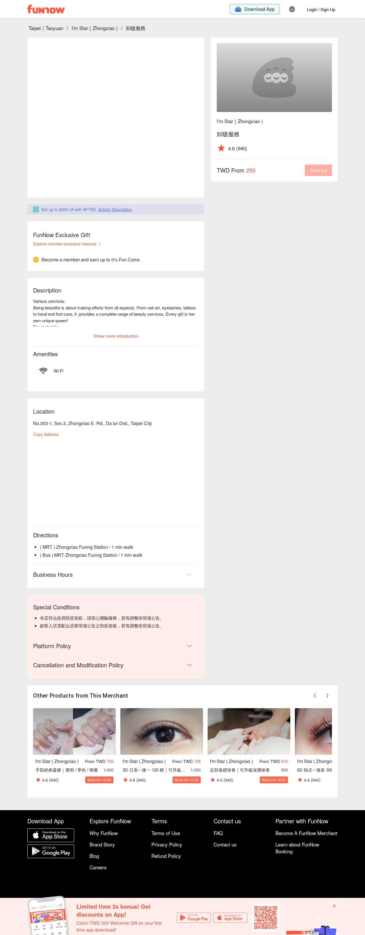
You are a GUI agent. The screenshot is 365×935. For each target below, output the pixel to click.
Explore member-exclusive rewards (64, 244)
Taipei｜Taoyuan (46, 27)
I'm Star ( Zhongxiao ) (95, 27)
